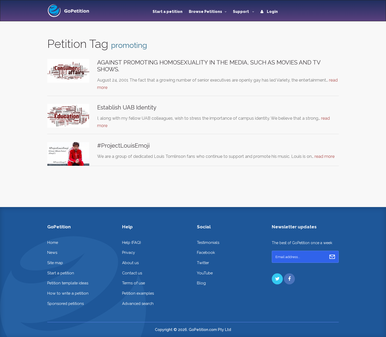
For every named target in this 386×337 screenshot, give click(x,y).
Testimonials (208, 242)
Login (272, 11)
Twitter (203, 262)
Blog (201, 283)
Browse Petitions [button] (205, 11)
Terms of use (133, 283)
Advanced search (138, 303)
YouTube (205, 273)
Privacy (128, 252)
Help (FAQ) (131, 242)
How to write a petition (67, 293)
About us (130, 262)
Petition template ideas (67, 283)
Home (52, 242)
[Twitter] (277, 278)
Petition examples (138, 293)
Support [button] (241, 11)
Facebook (206, 252)
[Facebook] (289, 278)
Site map (55, 262)
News (52, 252)
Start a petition (167, 11)
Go (332, 257)
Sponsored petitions (65, 303)
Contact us (132, 273)
